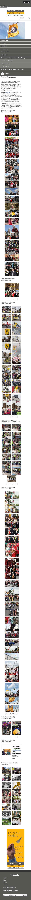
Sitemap (5, 884)
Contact (5, 878)
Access (4, 880)
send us (7, 92)
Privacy (5, 882)
